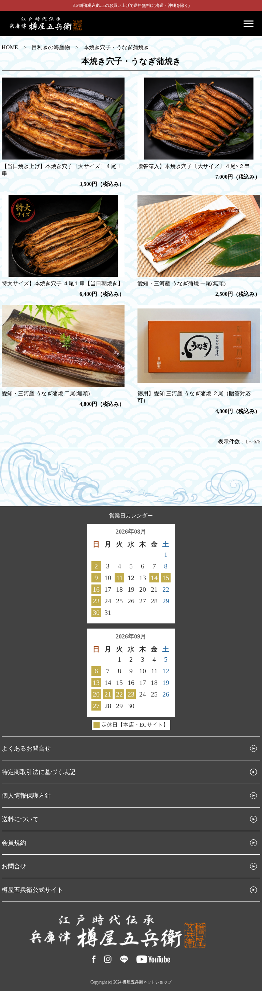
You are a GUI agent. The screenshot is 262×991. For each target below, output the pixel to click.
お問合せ (14, 866)
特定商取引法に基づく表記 (38, 772)
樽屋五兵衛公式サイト (32, 889)
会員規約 (14, 842)
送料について (20, 819)
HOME (10, 47)
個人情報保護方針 (26, 795)
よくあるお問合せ (26, 748)
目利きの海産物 (51, 47)
